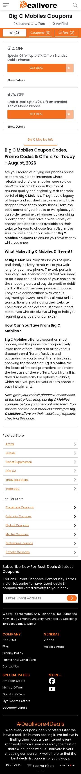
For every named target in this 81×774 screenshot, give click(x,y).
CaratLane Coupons (20, 507)
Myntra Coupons (17, 534)
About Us (9, 640)
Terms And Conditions (19, 660)
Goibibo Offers (13, 694)
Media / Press (54, 647)
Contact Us (10, 666)
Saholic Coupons (18, 552)
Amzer (10, 444)
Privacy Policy (12, 653)
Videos (49, 640)
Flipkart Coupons (17, 525)
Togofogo (12, 489)
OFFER (65, 68)
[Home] (39, 5)
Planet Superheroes (19, 462)
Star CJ (11, 471)
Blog (5, 646)
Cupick (10, 453)
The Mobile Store (17, 480)
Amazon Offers (13, 681)
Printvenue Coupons (19, 543)
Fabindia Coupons (19, 516)
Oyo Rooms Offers (16, 701)
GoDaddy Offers (14, 708)
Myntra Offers (12, 687)
